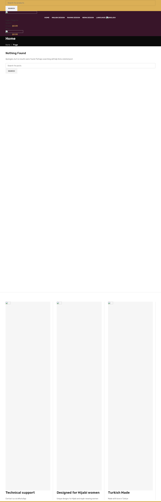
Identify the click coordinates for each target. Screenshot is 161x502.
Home (8, 45)
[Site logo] (21, 13)
